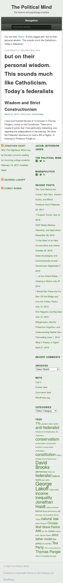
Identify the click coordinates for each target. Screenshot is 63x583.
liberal (45, 511)
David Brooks (42, 464)
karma (38, 511)
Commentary (38, 114)
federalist (43, 475)
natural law (49, 518)
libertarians (52, 511)
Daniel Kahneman (49, 459)
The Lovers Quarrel (52, 548)
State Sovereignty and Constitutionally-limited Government (46, 260)
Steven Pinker (45, 535)
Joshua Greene (52, 507)
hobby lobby (54, 489)
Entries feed (41, 387)
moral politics (48, 515)
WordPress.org (42, 397)
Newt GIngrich (41, 523)
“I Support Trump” (43, 214)
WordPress (8, 579)
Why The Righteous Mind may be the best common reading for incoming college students (16, 155)
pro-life (44, 531)
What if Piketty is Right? (47, 342)
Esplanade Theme (24, 572)
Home (21, 36)
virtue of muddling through (45, 556)
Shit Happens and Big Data (48, 311)
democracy (41, 471)
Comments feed (43, 392)
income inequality (43, 495)
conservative (40, 443)
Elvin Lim (51, 472)
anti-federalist (47, 427)
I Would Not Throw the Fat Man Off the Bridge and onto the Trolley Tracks (48, 296)
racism (51, 531)
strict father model (46, 536)
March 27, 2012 (12, 114)
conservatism (47, 439)
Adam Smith (53, 424)
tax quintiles (46, 543)
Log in (38, 382)
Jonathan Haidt (15, 145)
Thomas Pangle (48, 551)
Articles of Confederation (45, 431)
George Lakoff (14, 179)
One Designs (43, 572)
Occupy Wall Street (46, 525)
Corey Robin (13, 188)
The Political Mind (31, 6)
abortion (44, 424)
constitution (45, 454)
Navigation (31, 20)
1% (38, 423)
